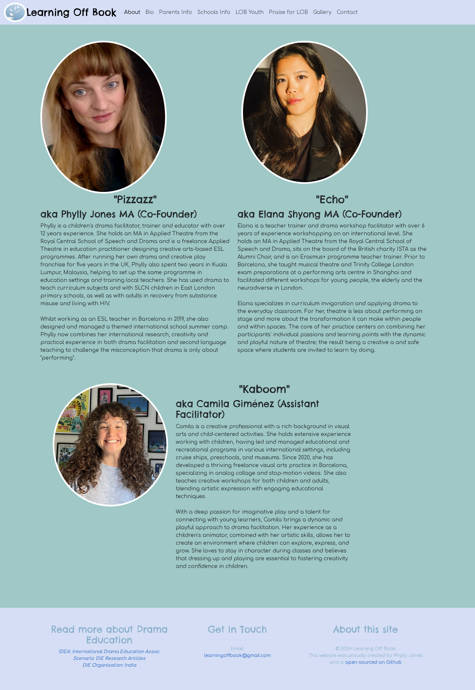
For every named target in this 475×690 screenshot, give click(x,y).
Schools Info (213, 12)
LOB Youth (250, 12)
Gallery (322, 12)
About (132, 12)
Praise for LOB (288, 12)
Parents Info (175, 12)
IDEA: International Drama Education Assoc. (109, 651)
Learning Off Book (71, 12)
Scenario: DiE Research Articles (109, 658)
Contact (347, 12)
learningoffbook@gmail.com (237, 655)
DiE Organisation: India (109, 665)
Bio (149, 12)
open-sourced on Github (373, 662)
